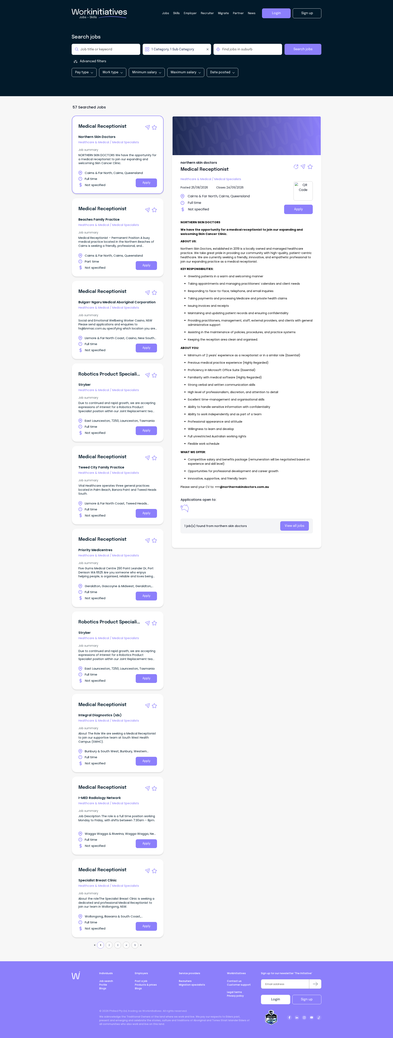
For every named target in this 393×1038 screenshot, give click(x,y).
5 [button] (135, 945)
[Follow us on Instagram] (304, 1017)
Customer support (239, 984)
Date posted (220, 72)
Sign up (307, 999)
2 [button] (109, 945)
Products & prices (146, 984)
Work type (110, 72)
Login (275, 999)
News (251, 13)
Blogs (102, 988)
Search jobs (303, 49)
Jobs (165, 13)
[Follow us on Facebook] (289, 1017)
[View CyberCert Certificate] (271, 1017)
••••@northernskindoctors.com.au (242, 487)
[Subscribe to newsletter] (315, 984)
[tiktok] (318, 1017)
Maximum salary (183, 72)
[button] (147, 127)
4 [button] (126, 945)
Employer (190, 13)
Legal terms (234, 992)
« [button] (94, 945)
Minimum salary (144, 72)
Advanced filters (93, 61)
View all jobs (294, 526)
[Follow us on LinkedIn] (296, 1017)
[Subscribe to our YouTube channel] (311, 1017)
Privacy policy (235, 995)
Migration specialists (192, 984)
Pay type (82, 72)
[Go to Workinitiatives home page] (76, 975)
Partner (238, 13)
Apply (146, 182)
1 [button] (100, 945)
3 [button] (118, 945)
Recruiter (207, 13)
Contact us (234, 981)
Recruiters (185, 981)
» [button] (140, 945)
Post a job (141, 981)
